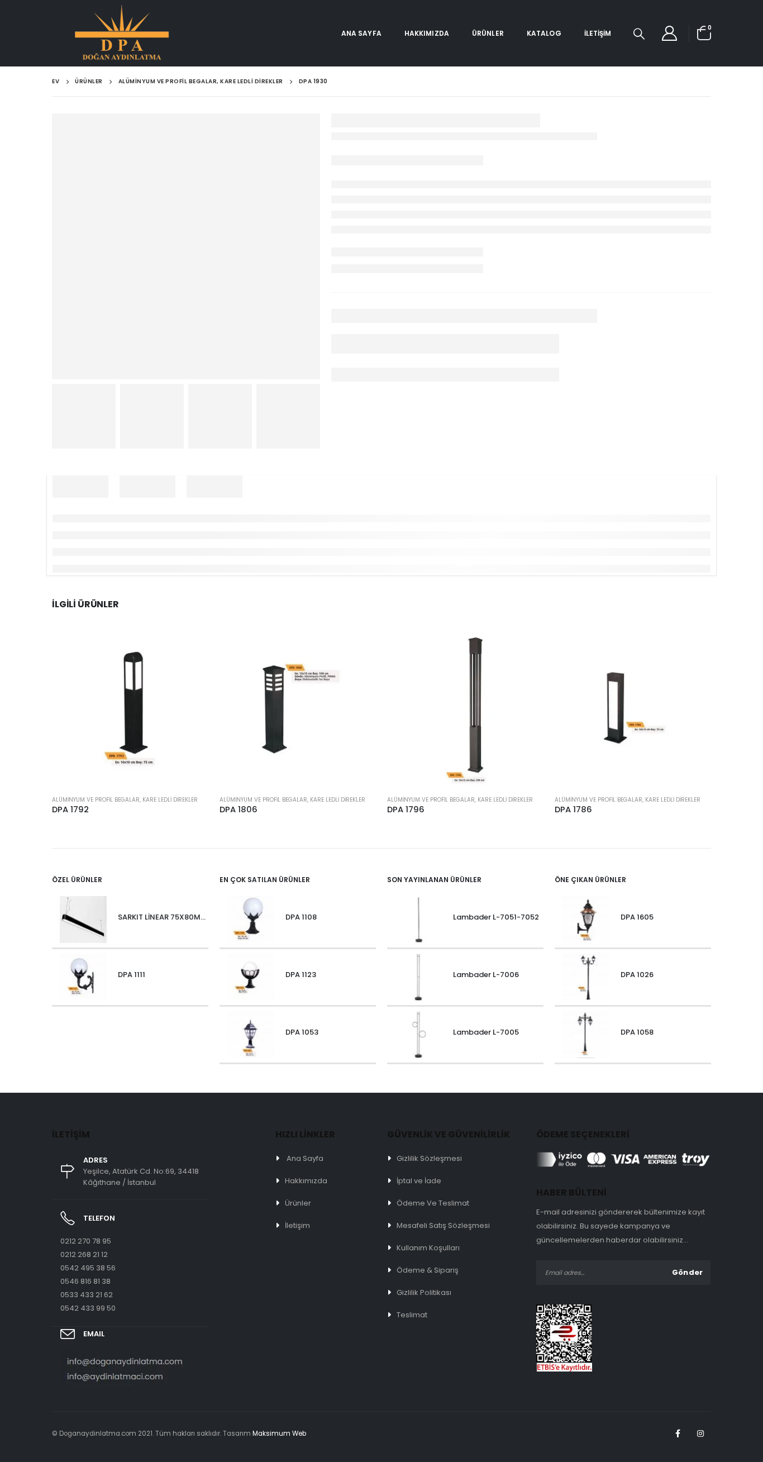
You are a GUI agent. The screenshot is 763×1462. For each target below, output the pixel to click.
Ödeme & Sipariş (428, 1270)
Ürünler (488, 33)
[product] (130, 708)
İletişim (598, 33)
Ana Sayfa (361, 33)
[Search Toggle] (639, 33)
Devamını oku (190, 648)
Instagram (700, 1433)
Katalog (544, 33)
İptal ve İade (419, 1180)
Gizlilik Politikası (424, 1292)
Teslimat (412, 1314)
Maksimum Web (279, 1433)
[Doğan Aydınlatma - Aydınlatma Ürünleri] (83, 33)
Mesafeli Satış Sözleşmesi (443, 1225)
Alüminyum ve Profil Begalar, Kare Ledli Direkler (125, 800)
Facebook (677, 1433)
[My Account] (670, 33)
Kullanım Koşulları (428, 1247)
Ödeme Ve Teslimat (433, 1203)
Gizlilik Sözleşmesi (429, 1158)
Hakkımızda (426, 33)
